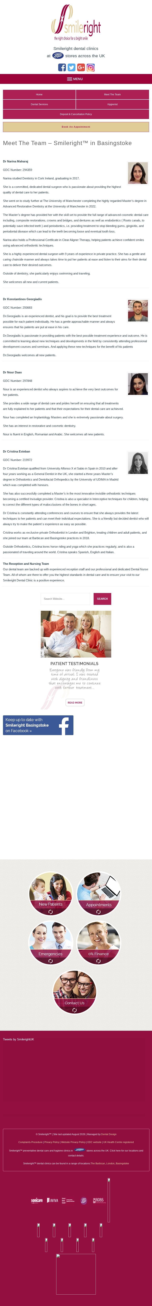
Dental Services (39, 104)
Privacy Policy (51, 1142)
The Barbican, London (103, 1163)
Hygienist (112, 104)
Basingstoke (122, 1163)
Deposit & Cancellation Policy (76, 114)
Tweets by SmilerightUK (18, 1039)
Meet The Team (112, 94)
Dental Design (109, 1134)
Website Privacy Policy (73, 1142)
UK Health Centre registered (118, 1142)
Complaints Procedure (30, 1142)
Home (39, 94)
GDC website (94, 1142)
